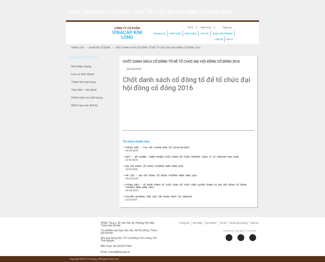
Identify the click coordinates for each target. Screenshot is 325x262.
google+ (240, 230)
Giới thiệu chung (81, 66)
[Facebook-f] (229, 237)
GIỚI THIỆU (175, 33)
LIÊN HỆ (219, 39)
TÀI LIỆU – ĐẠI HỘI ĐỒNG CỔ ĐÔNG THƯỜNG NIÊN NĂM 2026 (161, 175)
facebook (228, 230)
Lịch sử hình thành (82, 74)
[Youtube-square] (252, 237)
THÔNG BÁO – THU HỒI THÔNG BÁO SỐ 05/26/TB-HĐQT (157, 147)
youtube (251, 230)
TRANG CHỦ (159, 33)
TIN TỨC (204, 33)
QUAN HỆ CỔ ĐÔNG (223, 33)
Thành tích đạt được (83, 82)
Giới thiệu (197, 223)
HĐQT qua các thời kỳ (84, 105)
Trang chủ (184, 223)
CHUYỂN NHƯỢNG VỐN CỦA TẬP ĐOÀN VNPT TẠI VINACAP (158, 196)
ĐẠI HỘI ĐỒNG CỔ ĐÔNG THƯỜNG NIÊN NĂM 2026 (154, 166)
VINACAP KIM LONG (127, 35)
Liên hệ (254, 223)
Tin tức (223, 223)
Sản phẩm (210, 223)
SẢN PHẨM (191, 33)
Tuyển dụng (205, 27)
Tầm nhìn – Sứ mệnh (84, 89)
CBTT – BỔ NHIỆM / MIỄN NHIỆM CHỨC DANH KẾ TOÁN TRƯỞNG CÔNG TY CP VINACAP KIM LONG (182, 157)
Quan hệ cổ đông (239, 223)
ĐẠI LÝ (229, 39)
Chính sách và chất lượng (87, 97)
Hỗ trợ (190, 27)
